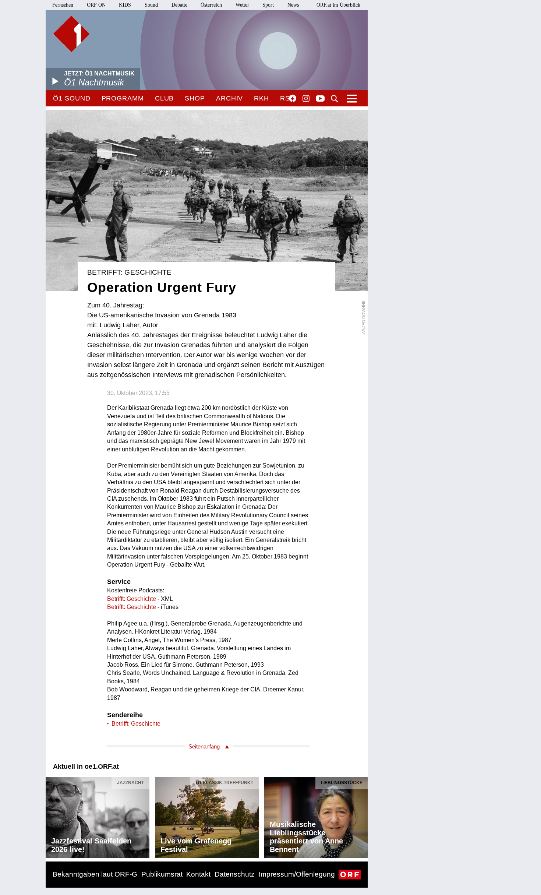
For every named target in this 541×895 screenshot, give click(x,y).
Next (362, 815)
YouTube (320, 99)
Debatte (179, 5)
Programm (123, 98)
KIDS (125, 5)
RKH (261, 98)
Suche (334, 98)
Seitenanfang (204, 746)
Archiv (229, 98)
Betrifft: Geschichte (131, 599)
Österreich (211, 5)
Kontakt (198, 874)
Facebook (292, 98)
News (293, 5)
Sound (151, 5)
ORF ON (96, 5)
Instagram (306, 98)
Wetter (242, 5)
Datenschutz (235, 874)
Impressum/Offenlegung (297, 874)
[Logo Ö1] (71, 33)
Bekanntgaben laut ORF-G (95, 874)
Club (164, 98)
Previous (51, 815)
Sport (268, 5)
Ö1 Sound (71, 98)
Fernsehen (62, 5)
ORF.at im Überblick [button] (338, 5)
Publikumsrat (162, 874)
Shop (195, 98)
